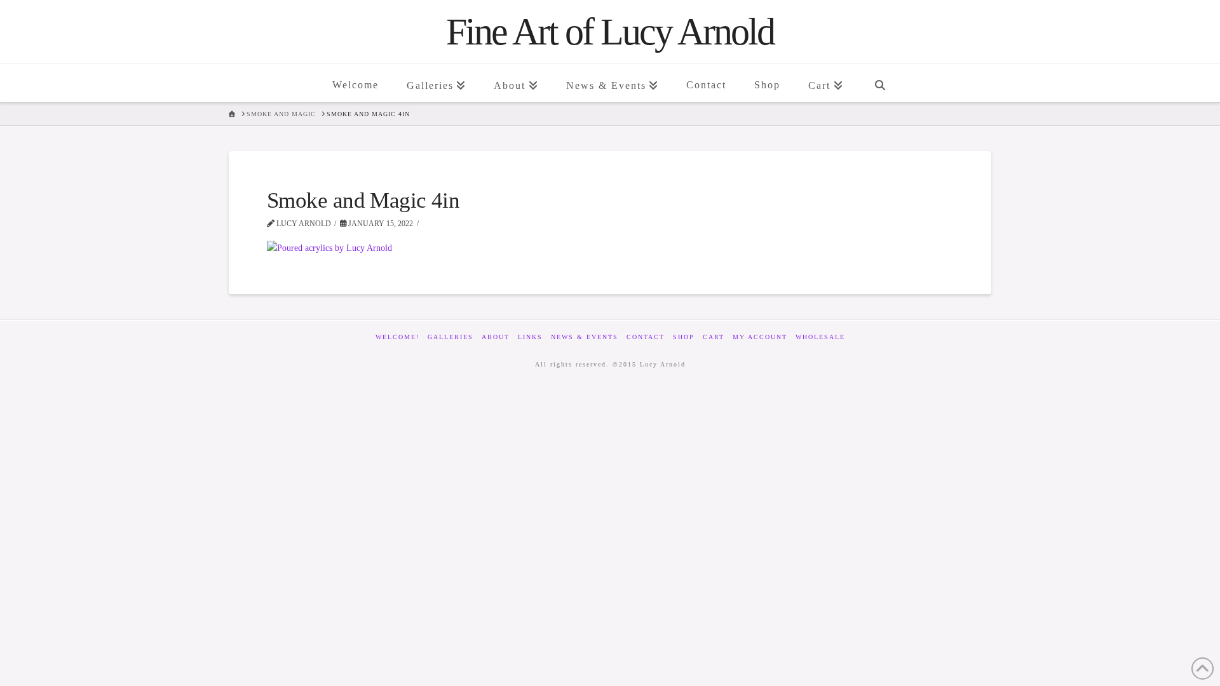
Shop (684, 336)
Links (530, 336)
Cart (713, 336)
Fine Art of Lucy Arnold (610, 32)
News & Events (584, 336)
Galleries (450, 336)
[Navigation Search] (879, 83)
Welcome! (397, 336)
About (496, 336)
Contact (646, 336)
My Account (760, 336)
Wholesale (820, 336)
